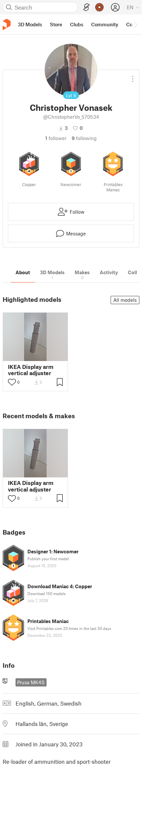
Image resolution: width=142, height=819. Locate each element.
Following (84, 138)
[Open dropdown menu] (132, 76)
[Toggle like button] (12, 382)
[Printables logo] (7, 24)
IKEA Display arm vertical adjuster (30, 370)
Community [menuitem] (104, 24)
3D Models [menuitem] (30, 24)
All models (125, 300)
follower (55, 138)
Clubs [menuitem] (76, 24)
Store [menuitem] (56, 24)
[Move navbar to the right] (135, 24)
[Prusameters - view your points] (99, 7)
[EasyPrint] (86, 7)
